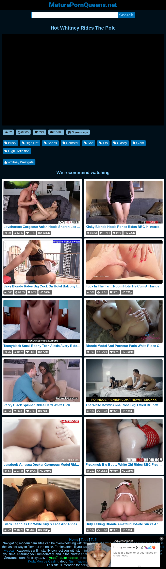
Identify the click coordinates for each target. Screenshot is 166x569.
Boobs (52, 143)
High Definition (18, 151)
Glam (139, 143)
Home (73, 539)
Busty (11, 143)
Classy (121, 143)
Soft (90, 143)
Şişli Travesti (78, 561)
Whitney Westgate (20, 162)
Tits (105, 143)
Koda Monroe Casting (43, 561)
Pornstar (71, 143)
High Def (31, 143)
